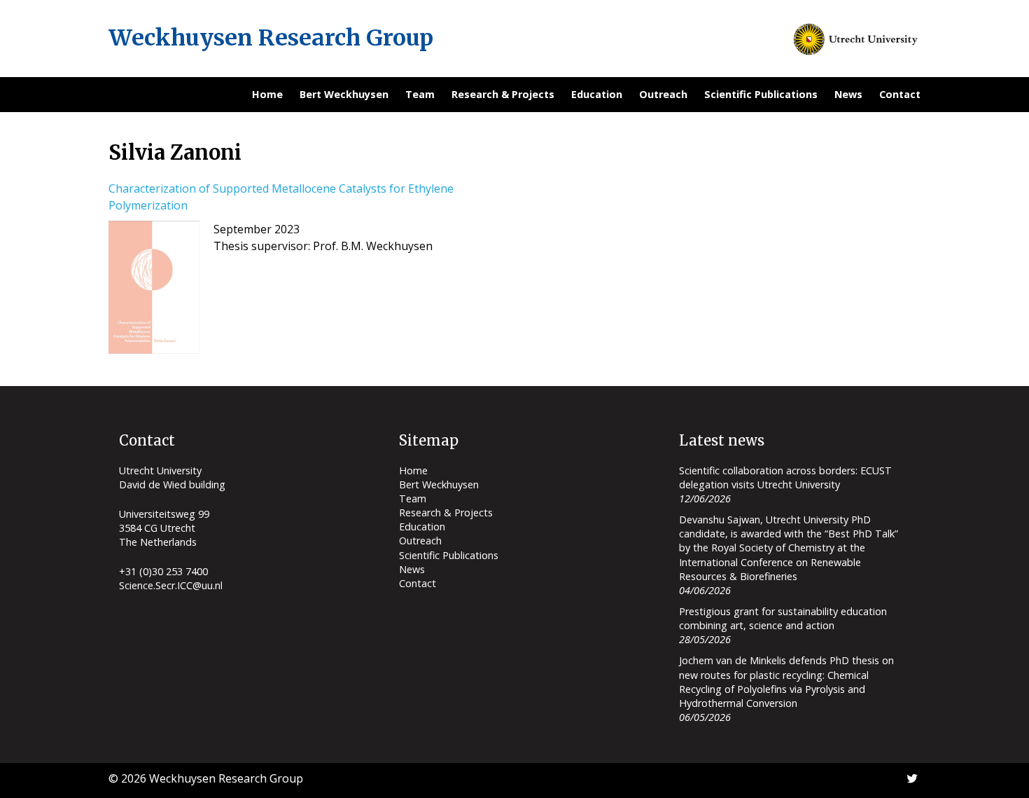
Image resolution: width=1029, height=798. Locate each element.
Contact (899, 94)
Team (420, 94)
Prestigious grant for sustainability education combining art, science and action (783, 618)
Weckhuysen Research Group (270, 38)
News (848, 94)
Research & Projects (502, 94)
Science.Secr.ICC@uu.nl (171, 585)
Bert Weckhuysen (344, 94)
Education (596, 94)
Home (267, 94)
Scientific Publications (761, 94)
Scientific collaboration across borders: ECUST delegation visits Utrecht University (785, 477)
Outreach (663, 94)
